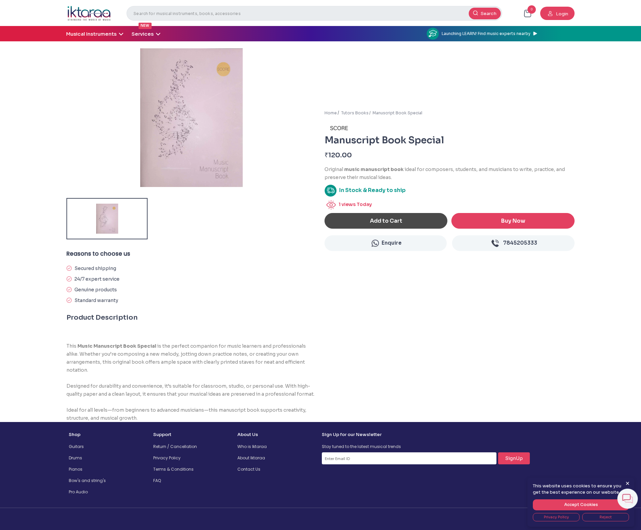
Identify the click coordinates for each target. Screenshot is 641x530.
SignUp (514, 458)
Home (331, 112)
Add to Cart (386, 220)
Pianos (75, 469)
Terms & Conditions (173, 469)
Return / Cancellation (175, 446)
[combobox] (314, 13)
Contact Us (248, 469)
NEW (145, 25)
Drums (75, 458)
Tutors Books (355, 112)
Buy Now (513, 220)
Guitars (76, 446)
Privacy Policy (167, 458)
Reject (606, 517)
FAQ (157, 480)
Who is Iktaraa (252, 446)
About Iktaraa (251, 458)
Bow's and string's (87, 480)
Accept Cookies (581, 504)
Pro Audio (78, 492)
